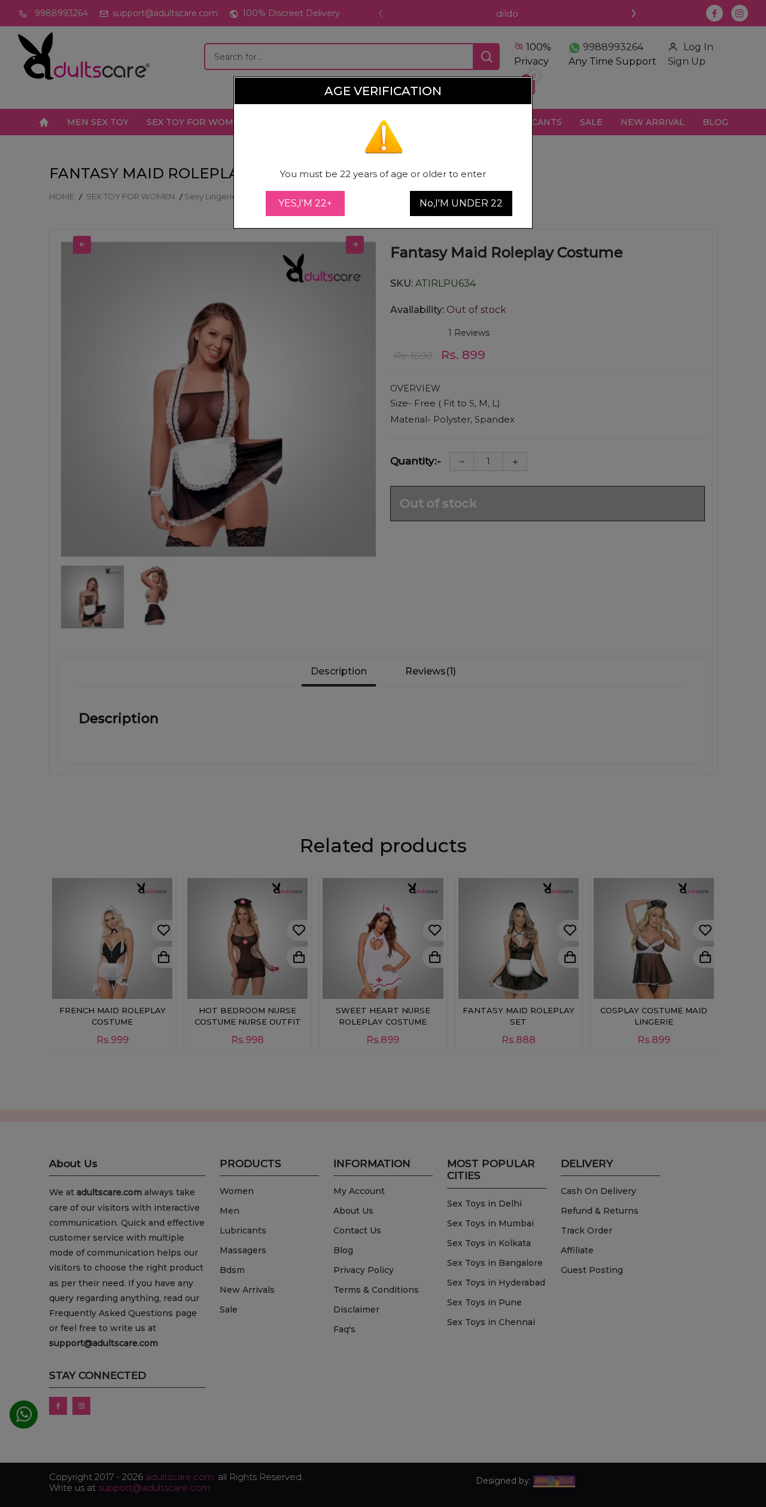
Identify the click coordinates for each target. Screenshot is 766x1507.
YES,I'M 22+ (305, 203)
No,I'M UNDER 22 (461, 203)
